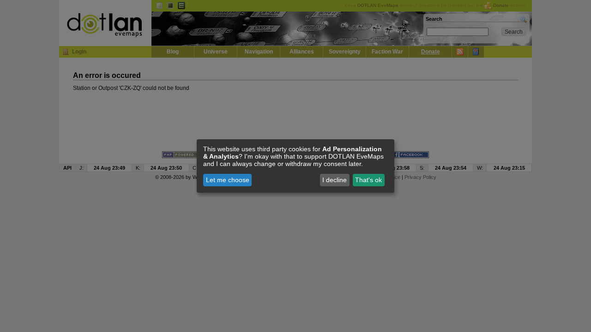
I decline (334, 180)
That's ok (368, 180)
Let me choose (227, 180)
